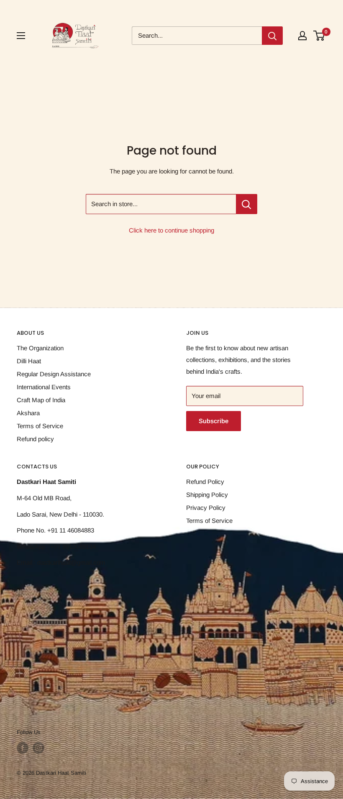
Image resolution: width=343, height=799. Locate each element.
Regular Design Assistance (54, 374)
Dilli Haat (29, 361)
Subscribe (213, 420)
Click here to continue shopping (171, 230)
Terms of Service (40, 425)
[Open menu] (21, 35)
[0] (319, 36)
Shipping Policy (207, 494)
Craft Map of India (41, 399)
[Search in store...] (246, 204)
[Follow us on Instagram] (38, 748)
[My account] (302, 35)
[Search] (272, 35)
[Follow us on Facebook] (22, 748)
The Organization (40, 348)
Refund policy (35, 438)
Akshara (28, 412)
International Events (44, 386)
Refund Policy (205, 481)
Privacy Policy (205, 507)
